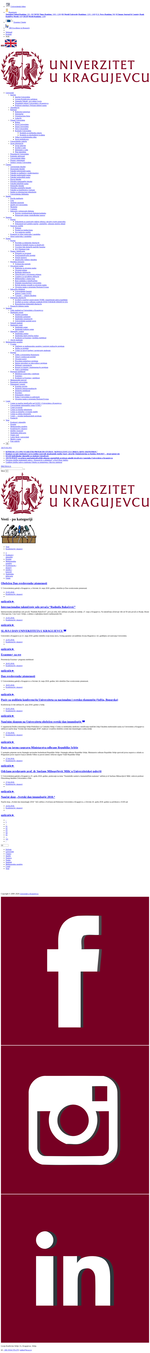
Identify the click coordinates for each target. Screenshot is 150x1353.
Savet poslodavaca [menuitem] (22, 139)
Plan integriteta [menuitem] (20, 152)
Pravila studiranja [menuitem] (16, 198)
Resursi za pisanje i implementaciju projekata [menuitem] (31, 367)
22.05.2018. (10, 640)
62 (7, 829)
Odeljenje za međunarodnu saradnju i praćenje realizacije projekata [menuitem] (39, 346)
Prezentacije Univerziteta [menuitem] (19, 154)
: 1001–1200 (47, 14)
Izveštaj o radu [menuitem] (20, 148)
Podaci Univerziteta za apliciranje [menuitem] (27, 397)
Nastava (9, 858)
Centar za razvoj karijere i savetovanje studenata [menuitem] (33, 350)
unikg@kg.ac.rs (26, 1350)
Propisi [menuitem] (12, 219)
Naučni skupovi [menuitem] (21, 258)
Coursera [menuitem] (13, 209)
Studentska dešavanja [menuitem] (18, 433)
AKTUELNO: (6, 448)
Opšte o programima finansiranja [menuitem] (27, 355)
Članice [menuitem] (8, 165)
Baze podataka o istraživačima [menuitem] (26, 281)
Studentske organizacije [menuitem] (23, 319)
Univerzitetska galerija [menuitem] (18, 141)
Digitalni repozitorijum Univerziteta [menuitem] (28, 283)
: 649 (14, 16)
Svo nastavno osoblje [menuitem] (23, 232)
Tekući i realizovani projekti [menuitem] (25, 357)
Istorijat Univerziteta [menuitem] (22, 97)
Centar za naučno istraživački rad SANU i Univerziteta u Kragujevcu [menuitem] (36, 403)
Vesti (7, 547)
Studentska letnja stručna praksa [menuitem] (27, 336)
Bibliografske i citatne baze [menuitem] (25, 279)
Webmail (9, 32)
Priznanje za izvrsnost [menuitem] (23, 253)
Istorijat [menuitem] (13, 95)
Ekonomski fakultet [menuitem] (17, 169)
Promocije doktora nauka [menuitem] (19, 306)
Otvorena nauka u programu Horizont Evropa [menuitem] (32, 287)
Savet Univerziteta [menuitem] (22, 124)
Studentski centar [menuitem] (21, 327)
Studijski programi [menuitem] (17, 203)
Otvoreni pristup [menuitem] (21, 270)
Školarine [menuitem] (13, 207)
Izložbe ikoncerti (9, 571)
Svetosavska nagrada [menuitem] (22, 264)
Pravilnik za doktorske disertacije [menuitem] (27, 243)
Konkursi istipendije (9, 556)
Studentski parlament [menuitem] (22, 317)
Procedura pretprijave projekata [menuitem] (26, 361)
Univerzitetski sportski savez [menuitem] (25, 321)
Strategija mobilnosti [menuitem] (22, 391)
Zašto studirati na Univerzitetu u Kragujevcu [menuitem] (26, 310)
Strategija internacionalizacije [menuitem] (26, 388)
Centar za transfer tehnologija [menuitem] (21, 410)
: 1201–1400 (78, 14)
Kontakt (9, 34)
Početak (8, 850)
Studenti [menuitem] (9, 308)
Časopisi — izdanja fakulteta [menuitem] (25, 296)
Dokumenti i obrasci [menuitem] (22, 395)
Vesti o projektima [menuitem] (21, 369)
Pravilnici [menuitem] (18, 393)
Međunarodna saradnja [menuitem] (14, 342)
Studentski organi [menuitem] (16, 312)
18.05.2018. (10, 685)
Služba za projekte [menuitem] (22, 348)
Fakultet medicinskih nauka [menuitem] (20, 175)
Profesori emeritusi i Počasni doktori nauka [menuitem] (31, 105)
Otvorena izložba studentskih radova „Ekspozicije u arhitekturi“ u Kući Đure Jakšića (37, 460)
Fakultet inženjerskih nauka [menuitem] (20, 171)
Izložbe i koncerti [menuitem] (16, 431)
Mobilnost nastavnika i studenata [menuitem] (27, 374)
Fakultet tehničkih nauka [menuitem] (19, 184)
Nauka (8, 860)
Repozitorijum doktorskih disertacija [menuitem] (28, 304)
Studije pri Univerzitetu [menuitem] (19, 205)
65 (7, 835)
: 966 (105, 14)
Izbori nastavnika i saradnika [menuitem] (20, 236)
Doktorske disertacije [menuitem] (18, 298)
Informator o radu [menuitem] (21, 150)
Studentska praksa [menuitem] (21, 334)
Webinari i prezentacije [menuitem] (23, 365)
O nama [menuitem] (13, 344)
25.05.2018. (10, 592)
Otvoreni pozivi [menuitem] (21, 359)
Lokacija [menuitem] (18, 118)
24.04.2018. (10, 806)
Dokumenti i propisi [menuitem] (17, 384)
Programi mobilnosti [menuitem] (17, 372)
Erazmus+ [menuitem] (18, 376)
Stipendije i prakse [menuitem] (17, 331)
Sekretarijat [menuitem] (19, 114)
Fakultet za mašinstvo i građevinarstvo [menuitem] (24, 173)
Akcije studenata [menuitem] (16, 340)
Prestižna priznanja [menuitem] (17, 262)
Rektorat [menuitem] (13, 110)
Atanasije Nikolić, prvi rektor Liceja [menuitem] (28, 101)
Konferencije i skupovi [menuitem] (18, 429)
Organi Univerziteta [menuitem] (17, 120)
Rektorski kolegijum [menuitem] (22, 112)
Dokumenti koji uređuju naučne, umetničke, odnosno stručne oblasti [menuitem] (40, 224)
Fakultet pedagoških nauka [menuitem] (20, 177)
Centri (8, 866)
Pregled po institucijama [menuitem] (24, 230)
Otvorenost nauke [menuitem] (16, 266)
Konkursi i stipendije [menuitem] (18, 422)
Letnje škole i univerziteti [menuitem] (19, 437)
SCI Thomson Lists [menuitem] (22, 249)
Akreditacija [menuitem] (14, 108)
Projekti (8, 559)
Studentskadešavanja (10, 575)
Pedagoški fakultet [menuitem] (17, 186)
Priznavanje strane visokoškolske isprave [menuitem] (30, 215)
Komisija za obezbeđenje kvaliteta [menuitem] (32, 135)
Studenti (9, 862)
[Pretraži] (24, 469)
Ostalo (8, 578)
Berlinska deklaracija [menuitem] (22, 272)
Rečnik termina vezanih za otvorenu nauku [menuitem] (31, 285)
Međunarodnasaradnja (11, 562)
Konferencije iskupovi (11, 567)
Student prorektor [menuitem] (21, 315)
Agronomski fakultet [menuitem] (18, 167)
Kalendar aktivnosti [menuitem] (17, 156)
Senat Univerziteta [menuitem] (22, 127)
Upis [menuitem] (12, 200)
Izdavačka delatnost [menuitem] (17, 289)
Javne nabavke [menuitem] (20, 146)
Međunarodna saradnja (14, 864)
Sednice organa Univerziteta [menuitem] (20, 162)
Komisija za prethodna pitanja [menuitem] (31, 133)
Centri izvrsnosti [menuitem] (16, 407)
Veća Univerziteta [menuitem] (21, 129)
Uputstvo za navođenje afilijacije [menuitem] (27, 277)
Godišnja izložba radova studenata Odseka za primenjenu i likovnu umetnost (34, 462)
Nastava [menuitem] (9, 217)
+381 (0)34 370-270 (11, 1350)
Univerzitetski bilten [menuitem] (17, 158)
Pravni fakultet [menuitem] (15, 179)
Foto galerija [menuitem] (15, 441)
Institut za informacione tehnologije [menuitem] (23, 192)
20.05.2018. (10, 664)
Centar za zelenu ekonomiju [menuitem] (20, 414)
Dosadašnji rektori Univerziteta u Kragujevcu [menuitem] (32, 103)
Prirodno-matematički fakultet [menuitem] (21, 181)
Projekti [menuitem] (13, 353)
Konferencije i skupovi (14, 549)
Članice (8, 854)
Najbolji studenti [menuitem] (16, 323)
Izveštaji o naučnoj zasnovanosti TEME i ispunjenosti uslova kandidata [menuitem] (41, 300)
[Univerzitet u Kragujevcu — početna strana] (75, 89)
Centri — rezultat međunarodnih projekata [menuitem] (25, 416)
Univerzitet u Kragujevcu (29, 894)
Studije (8, 856)
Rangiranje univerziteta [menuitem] (18, 382)
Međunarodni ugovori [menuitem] (18, 380)
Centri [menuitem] (8, 401)
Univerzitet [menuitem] (10, 93)
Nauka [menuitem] (8, 239)
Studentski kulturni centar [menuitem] (24, 329)
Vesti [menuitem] (7, 420)
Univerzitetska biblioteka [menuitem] (19, 194)
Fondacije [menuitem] (14, 418)
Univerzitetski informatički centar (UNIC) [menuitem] (25, 405)
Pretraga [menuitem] (18, 228)
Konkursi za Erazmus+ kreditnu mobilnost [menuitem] (30, 338)
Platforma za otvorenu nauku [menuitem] (25, 268)
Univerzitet (10, 852)
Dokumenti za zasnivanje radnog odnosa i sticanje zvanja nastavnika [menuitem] (40, 222)
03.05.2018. (10, 709)
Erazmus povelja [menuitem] (21, 386)
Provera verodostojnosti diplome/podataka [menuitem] (30, 213)
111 (7, 839)
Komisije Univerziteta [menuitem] (23, 131)
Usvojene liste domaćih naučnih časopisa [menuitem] (30, 247)
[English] (11, 47)
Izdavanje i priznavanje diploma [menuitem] (22, 211)
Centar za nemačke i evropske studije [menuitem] (24, 412)
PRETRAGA (6, 466)
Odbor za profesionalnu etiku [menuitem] (26, 137)
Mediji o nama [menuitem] (15, 439)
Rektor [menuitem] (17, 122)
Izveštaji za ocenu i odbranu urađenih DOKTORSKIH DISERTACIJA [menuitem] (41, 302)
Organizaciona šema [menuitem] (22, 116)
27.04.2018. (10, 733)
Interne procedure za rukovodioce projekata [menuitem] (31, 363)
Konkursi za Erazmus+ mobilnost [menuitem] (27, 378)
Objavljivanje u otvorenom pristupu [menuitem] (28, 274)
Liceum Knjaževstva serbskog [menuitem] (26, 99)
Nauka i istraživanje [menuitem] (17, 251)
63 (7, 831)
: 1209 (34, 16)
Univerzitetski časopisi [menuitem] (23, 291)
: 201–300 (20, 14)
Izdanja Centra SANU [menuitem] (23, 293)
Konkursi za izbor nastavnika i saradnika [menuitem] (25, 234)
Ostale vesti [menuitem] (14, 435)
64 (7, 833)
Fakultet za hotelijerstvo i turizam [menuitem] (22, 190)
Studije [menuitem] (8, 196)
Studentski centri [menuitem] (16, 325)
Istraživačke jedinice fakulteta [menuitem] (26, 260)
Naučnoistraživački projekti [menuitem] (25, 255)
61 (7, 826)
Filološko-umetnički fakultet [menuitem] (20, 188)
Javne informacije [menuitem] (16, 143)
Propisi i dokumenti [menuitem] (17, 160)
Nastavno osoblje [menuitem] (16, 226)
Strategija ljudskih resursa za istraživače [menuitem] (29, 245)
